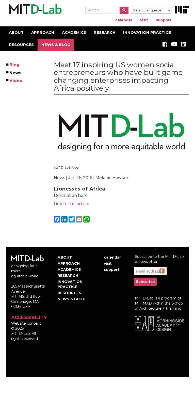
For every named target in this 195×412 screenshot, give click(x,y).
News (15, 72)
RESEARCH (105, 32)
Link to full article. (72, 203)
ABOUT (16, 32)
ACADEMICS (74, 32)
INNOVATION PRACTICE (147, 32)
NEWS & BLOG (55, 44)
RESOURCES (21, 44)
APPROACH (42, 32)
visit (144, 20)
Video (16, 80)
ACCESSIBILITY (29, 317)
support (163, 20)
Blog (15, 64)
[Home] (34, 9)
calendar (123, 20)
